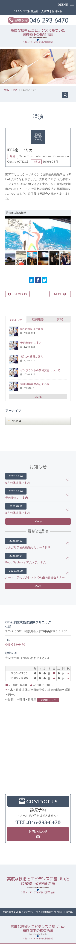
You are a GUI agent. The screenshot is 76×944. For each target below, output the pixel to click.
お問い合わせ (38, 831)
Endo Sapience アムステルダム (25, 559)
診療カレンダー (48, 699)
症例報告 (38, 319)
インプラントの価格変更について (40, 370)
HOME (6, 89)
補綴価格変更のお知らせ (34, 384)
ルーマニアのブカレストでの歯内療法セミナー (35, 574)
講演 (15, 89)
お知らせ (16, 319)
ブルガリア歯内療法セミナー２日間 (28, 544)
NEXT (58, 294)
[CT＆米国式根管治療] (38, 932)
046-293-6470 (15, 644)
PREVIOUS (20, 294)
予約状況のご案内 (31, 342)
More (38, 521)
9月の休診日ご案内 (31, 329)
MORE (38, 396)
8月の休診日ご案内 (31, 356)
